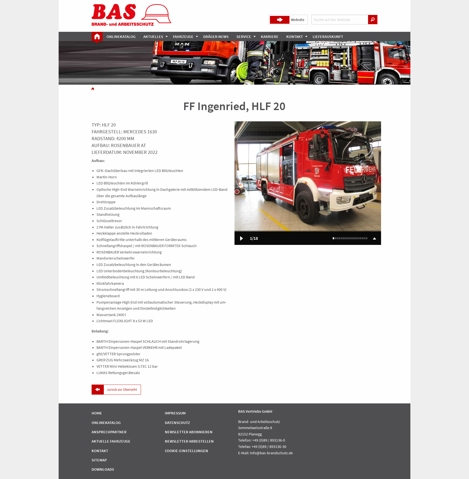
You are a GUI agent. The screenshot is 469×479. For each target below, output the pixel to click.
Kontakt (294, 36)
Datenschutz (177, 422)
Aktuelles (153, 36)
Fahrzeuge (183, 36)
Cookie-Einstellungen (186, 450)
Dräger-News (216, 36)
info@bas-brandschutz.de (271, 452)
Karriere (269, 36)
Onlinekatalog (121, 36)
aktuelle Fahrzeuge (111, 441)
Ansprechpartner (109, 431)
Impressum (175, 413)
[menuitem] (97, 36)
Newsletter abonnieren (189, 431)
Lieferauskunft (328, 36)
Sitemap (99, 459)
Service (243, 36)
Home (97, 413)
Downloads (103, 469)
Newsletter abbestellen (189, 441)
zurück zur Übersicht (122, 389)
